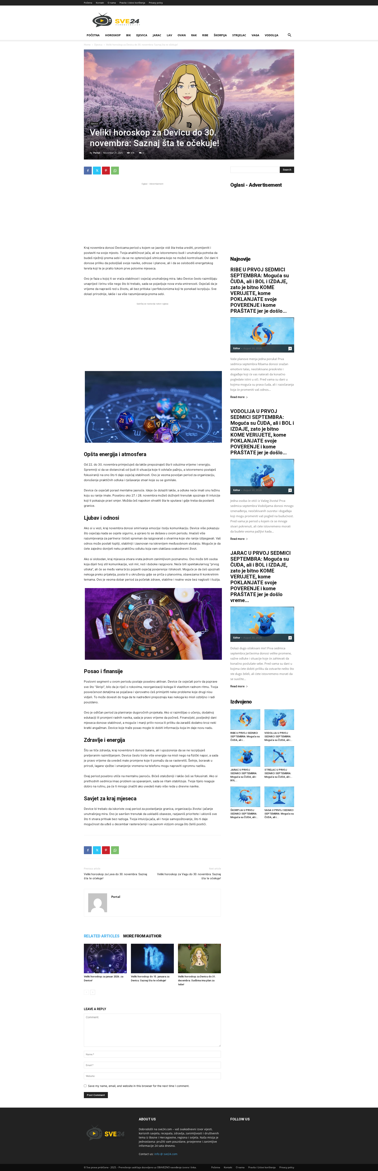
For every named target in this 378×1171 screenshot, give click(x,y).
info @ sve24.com (165, 1154)
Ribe (205, 35)
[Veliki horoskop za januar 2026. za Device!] (105, 958)
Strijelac (239, 35)
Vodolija (271, 35)
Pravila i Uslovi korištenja (132, 2)
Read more (237, 397)
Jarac (157, 35)
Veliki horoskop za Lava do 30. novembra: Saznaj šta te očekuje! (115, 876)
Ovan (182, 35)
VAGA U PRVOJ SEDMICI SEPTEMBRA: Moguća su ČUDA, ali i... (279, 814)
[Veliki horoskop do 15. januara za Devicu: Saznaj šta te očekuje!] (152, 958)
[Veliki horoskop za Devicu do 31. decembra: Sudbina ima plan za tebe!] (199, 958)
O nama (112, 2)
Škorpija (220, 35)
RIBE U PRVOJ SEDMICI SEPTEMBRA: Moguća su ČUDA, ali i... (245, 736)
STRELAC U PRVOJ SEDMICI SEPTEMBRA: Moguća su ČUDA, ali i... (278, 773)
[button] (289, 35)
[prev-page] (86, 992)
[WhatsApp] (115, 170)
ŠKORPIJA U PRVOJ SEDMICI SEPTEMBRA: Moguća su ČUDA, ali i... (244, 814)
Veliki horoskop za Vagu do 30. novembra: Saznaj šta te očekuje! (189, 876)
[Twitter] (97, 170)
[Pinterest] (106, 170)
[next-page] (92, 992)
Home (87, 44)
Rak (194, 35)
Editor (236, 348)
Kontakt (100, 2)
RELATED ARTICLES (101, 936)
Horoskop (113, 35)
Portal (96, 152)
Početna (88, 2)
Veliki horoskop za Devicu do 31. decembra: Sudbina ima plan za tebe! (197, 980)
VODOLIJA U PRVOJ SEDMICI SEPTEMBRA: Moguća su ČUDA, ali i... (278, 736)
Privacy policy (156, 2)
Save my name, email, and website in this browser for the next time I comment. (138, 1085)
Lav (169, 35)
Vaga (255, 35)
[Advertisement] (152, 213)
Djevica (141, 35)
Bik (128, 35)
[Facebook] (88, 170)
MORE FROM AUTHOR (142, 936)
